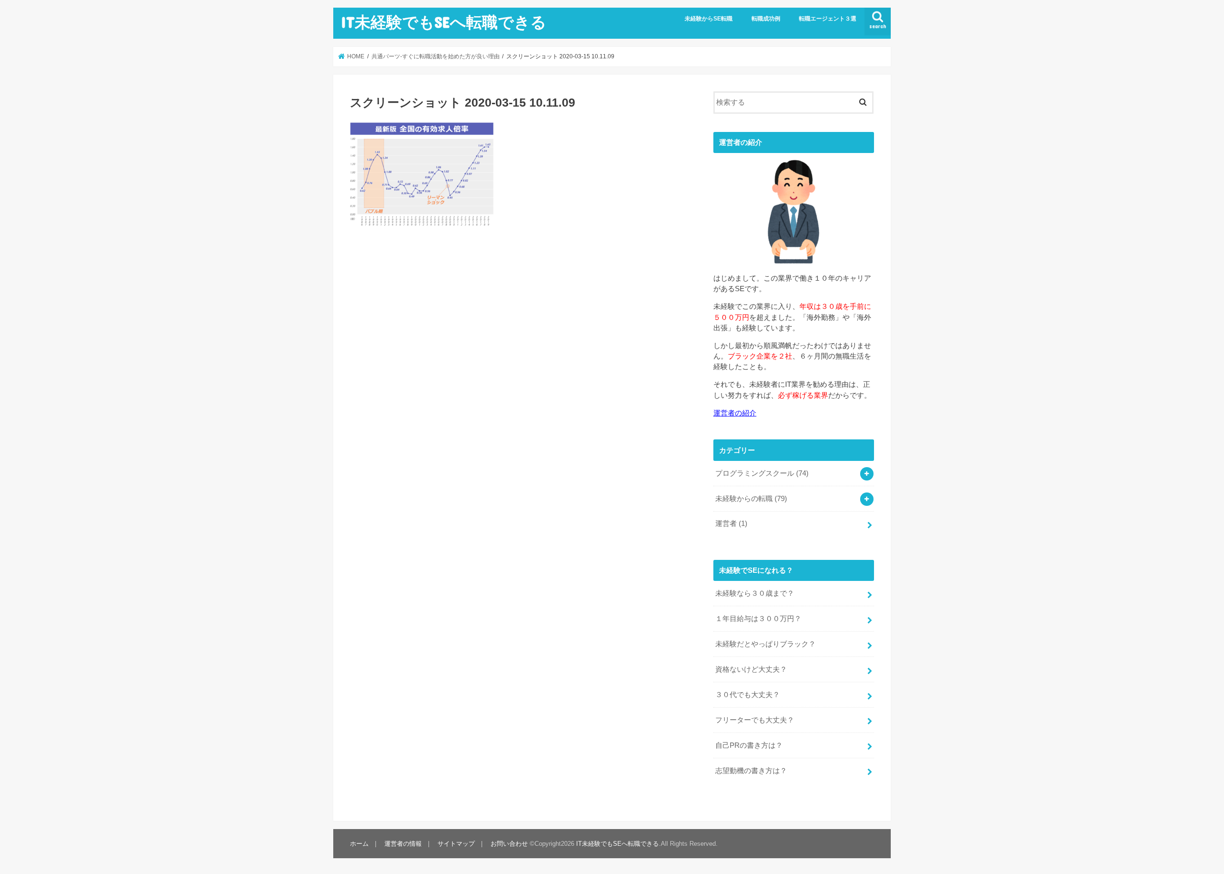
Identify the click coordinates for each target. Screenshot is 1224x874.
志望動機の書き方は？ (751, 771)
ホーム (359, 843)
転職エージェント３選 (827, 18)
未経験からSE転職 (708, 18)
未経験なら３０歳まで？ (754, 593)
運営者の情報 (403, 843)
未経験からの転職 (751, 499)
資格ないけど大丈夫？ (751, 669)
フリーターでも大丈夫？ (754, 720)
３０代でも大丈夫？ (747, 695)
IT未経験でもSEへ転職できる (443, 21)
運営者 (731, 523)
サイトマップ (456, 843)
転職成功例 (766, 18)
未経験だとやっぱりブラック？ (765, 644)
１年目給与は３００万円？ (758, 619)
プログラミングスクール (762, 473)
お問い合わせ (509, 843)
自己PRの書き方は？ (749, 745)
